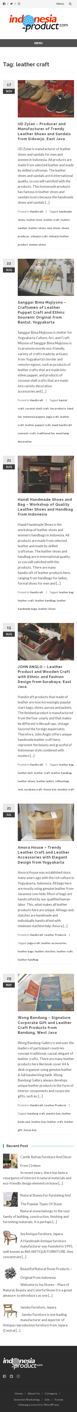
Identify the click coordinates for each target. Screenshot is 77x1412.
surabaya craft (33, 789)
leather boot (34, 219)
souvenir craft (27, 433)
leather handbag (45, 600)
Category (51, 1393)
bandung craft (36, 1113)
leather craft (51, 219)
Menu (60, 4)
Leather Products (55, 934)
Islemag (23, 1404)
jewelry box (53, 1113)
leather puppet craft (38, 425)
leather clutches (45, 951)
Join (47, 1399)
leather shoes (37, 228)
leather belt (25, 772)
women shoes (37, 244)
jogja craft (52, 416)
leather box (38, 1121)
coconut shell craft (37, 408)
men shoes (53, 228)
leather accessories (53, 943)
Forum (59, 1399)
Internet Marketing (26, 1399)
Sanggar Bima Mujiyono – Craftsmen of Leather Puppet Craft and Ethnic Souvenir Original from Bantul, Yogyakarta (42, 312)
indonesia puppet (34, 416)
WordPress (51, 1404)
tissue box (49, 789)
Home (19, 1393)
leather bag (66, 592)
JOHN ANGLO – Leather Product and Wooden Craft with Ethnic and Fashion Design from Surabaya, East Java (44, 677)
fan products (58, 408)
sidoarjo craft (39, 236)
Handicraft (36, 211)
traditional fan (46, 433)
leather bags (26, 951)
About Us (34, 1393)
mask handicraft (62, 425)
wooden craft (65, 789)
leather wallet (45, 781)
